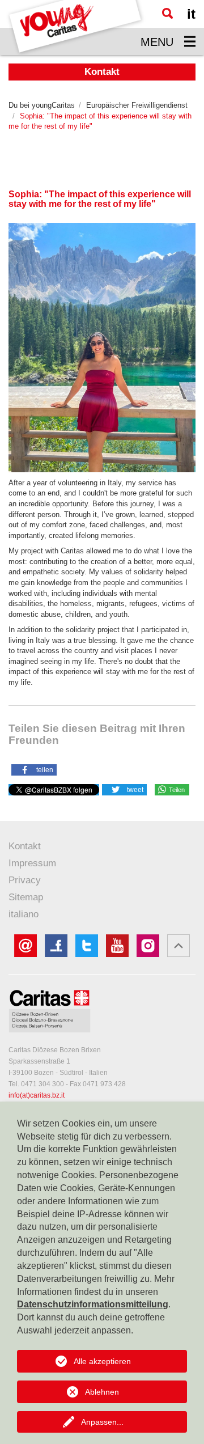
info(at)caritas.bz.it (36, 1095)
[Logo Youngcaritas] (76, 27)
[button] (34, 769)
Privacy (24, 880)
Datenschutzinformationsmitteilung (92, 1304)
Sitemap (25, 897)
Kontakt (24, 846)
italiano (23, 914)
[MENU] (190, 41)
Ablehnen (102, 1391)
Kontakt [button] (102, 71)
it (191, 14)
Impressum (32, 863)
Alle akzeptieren (102, 1361)
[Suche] (167, 13)
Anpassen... (102, 1421)
